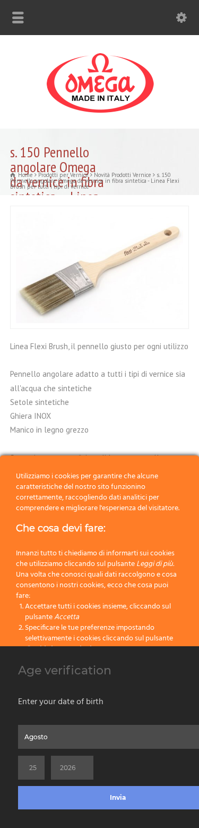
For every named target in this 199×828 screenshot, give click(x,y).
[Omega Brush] (99, 113)
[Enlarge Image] (100, 212)
